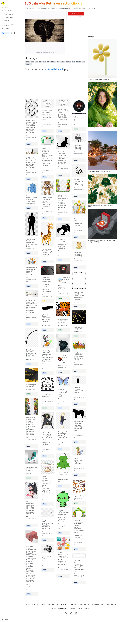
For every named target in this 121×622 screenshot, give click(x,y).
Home (28, 604)
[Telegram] (14, 32)
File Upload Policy (97, 604)
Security (72, 608)
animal (27, 61)
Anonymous (45, 8)
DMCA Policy (73, 604)
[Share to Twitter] (56, 48)
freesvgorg (28, 64)
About (43, 604)
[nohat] (3, 3)
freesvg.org (65, 8)
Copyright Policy (84, 604)
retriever (68, 61)
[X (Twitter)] (11, 32)
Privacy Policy (61, 604)
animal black (53, 69)
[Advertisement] (55, 85)
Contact (94, 8)
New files (35, 604)
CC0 (37, 61)
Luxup (64, 355)
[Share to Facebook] (59, 48)
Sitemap (87, 608)
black (32, 61)
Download (77, 14)
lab (48, 61)
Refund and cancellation (59, 608)
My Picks (78, 61)
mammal (53, 61)
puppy (62, 61)
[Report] (83, 16)
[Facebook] (71, 613)
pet (58, 61)
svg (84, 61)
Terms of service (111, 604)
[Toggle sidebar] (19, 3)
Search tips (51, 604)
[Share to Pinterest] (62, 48)
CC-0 (73, 61)
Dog (40, 61)
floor (44, 61)
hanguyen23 (66, 277)
